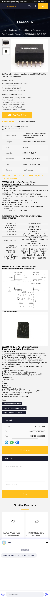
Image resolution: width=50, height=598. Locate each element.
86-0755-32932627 (41, 2)
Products (12, 30)
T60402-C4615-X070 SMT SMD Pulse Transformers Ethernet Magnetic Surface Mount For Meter (36, 534)
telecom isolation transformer (14, 408)
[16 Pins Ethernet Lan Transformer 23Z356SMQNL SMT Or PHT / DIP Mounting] (29, 55)
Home (4, 30)
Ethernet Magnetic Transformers (30, 30)
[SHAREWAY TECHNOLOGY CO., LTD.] (11, 6)
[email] (17, 442)
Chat (43, 6)
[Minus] (46, 542)
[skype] (6, 442)
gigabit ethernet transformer (13, 413)
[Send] (47, 594)
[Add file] (3, 594)
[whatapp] (12, 442)
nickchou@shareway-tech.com (15, 2)
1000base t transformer (12, 404)
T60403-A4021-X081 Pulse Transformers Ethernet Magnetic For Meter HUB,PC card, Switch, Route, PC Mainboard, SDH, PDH (12, 534)
